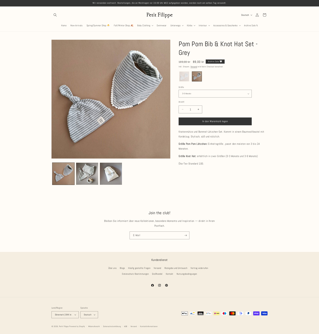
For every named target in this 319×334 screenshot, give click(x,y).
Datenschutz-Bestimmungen (135, 273)
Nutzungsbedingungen (187, 273)
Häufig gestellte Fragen (139, 268)
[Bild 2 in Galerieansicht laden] (87, 174)
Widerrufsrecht (94, 326)
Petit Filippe (64, 326)
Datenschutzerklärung (112, 326)
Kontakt (169, 273)
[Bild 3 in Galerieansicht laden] (111, 174)
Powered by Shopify (77, 326)
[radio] (184, 76)
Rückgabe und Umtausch (175, 268)
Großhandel (157, 273)
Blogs (122, 268)
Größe (181, 87)
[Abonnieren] (185, 235)
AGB (125, 326)
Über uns (112, 268)
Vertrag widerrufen (199, 268)
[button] (55, 15)
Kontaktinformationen (149, 326)
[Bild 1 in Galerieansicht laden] (63, 174)
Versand (194, 66)
